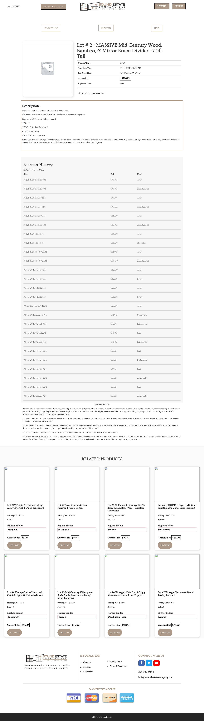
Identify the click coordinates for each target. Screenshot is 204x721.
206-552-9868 (146, 671)
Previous (106, 28)
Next (156, 28)
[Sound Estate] (102, 6)
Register (162, 6)
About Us (87, 662)
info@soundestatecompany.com (155, 677)
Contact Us (88, 672)
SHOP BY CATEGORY (53, 7)
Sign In (179, 6)
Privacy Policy (116, 661)
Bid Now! (14, 545)
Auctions (87, 667)
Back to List (51, 28)
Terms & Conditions (118, 666)
